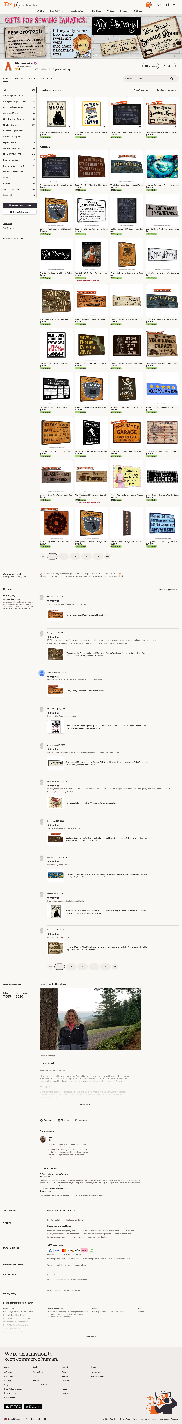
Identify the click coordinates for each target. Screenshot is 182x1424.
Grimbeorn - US (143, 1311)
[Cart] (174, 5)
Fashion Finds (95, 11)
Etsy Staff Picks (56, 11)
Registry (123, 11)
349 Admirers (8, 228)
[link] (43, 556)
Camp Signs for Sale (11, 1328)
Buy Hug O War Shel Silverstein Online (108, 1311)
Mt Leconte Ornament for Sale (16, 1322)
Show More (91, 1336)
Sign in (159, 5)
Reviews (19, 78)
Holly (49, 821)
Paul (49, 893)
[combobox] (80, 5)
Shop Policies (47, 78)
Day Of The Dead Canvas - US (15, 1325)
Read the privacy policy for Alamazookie (63, 1290)
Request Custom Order (21, 205)
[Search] (148, 5)
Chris (49, 745)
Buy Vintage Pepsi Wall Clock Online (18, 1311)
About (32, 78)
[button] (150, 66)
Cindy (49, 633)
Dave (49, 930)
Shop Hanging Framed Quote (15, 1332)
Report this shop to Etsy (13, 238)
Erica (49, 709)
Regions (174, 1419)
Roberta (50, 781)
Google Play (33, 1406)
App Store (13, 1406)
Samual (50, 672)
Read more (85, 1104)
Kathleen (51, 857)
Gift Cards (138, 11)
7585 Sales (7, 224)
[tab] (19, 90)
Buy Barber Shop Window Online (16, 1318)
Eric (48, 596)
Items (5, 78)
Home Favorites (76, 11)
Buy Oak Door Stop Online (14, 1315)
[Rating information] (16, 69)
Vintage (110, 11)
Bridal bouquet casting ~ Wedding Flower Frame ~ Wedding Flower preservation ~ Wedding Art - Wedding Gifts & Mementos (68, 1314)
